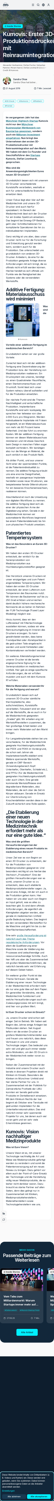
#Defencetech (11, 1310)
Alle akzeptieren (39, 1496)
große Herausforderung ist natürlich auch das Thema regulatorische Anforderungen (26, 939)
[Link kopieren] (3, 1219)
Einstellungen (8, 1491)
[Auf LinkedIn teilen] (3, 1213)
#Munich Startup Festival (31, 1310)
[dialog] (27, 1486)
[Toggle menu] (33, 4)
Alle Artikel (27, 1332)
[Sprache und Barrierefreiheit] (43, 4)
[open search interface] (38, 4)
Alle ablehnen (14, 1496)
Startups (35, 155)
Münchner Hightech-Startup (22, 120)
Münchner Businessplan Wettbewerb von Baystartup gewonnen (23, 128)
